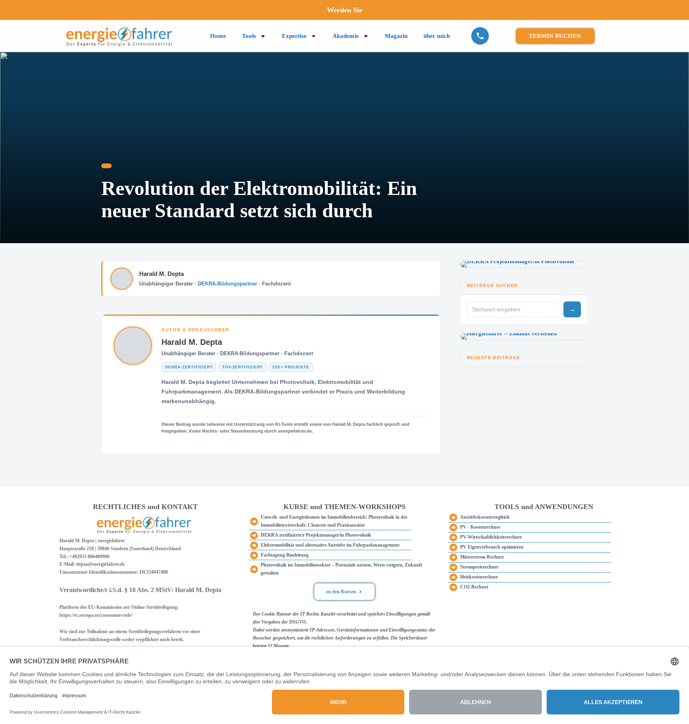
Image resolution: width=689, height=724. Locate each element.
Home (218, 36)
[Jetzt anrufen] (480, 36)
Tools (249, 36)
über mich (436, 36)
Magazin (396, 36)
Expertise (294, 36)
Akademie (346, 36)
